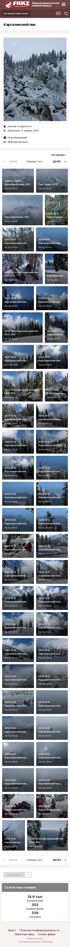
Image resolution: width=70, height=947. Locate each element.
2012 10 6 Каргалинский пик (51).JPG (15, 705)
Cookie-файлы (46, 934)
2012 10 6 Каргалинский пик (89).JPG (15, 302)
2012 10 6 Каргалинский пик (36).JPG (15, 809)
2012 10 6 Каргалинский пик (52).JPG (49, 680)
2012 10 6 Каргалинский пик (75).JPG (15, 497)
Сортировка (58, 155)
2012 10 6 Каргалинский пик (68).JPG (49, 575)
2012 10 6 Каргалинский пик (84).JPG (49, 360)
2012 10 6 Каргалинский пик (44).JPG (15, 731)
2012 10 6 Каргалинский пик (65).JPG (49, 602)
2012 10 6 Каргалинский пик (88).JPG (49, 302)
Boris (29, 126)
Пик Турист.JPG (48, 184)
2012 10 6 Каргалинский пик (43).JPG (49, 731)
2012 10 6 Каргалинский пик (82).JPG (55, 393)
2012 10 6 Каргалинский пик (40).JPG (15, 784)
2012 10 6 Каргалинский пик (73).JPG (15, 523)
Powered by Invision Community (36, 941)
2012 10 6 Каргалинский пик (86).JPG (55, 334)
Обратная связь (25, 934)
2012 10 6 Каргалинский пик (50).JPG (49, 705)
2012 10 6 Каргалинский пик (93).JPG (15, 243)
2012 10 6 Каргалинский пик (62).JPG (15, 653)
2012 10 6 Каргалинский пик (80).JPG (49, 419)
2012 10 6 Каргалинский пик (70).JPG (49, 549)
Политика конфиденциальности (39, 930)
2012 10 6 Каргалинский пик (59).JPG (15, 680)
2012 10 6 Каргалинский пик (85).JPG (15, 360)
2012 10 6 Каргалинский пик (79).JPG (15, 445)
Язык (11, 930)
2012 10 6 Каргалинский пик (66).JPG (15, 602)
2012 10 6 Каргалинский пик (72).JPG (49, 523)
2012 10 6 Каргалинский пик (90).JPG (55, 276)
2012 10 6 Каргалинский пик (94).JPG (55, 217)
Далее (57, 161)
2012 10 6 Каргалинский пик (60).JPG (49, 653)
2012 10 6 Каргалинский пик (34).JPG (49, 809)
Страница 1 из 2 (35, 161)
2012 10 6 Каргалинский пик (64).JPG (15, 628)
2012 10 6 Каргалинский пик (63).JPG (49, 628)
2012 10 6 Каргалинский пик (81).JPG (15, 419)
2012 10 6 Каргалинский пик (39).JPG (49, 784)
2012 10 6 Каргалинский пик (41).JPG (49, 757)
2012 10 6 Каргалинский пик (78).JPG (49, 445)
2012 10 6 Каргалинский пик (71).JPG (15, 549)
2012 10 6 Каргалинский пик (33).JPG (13, 842)
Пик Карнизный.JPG (16, 216)
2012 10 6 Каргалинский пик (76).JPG (49, 471)
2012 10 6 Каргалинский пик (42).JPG (15, 757)
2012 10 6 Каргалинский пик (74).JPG (49, 497)
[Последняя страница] (65, 161)
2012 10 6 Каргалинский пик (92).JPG (49, 243)
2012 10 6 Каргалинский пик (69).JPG (15, 575)
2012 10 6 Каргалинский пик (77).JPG (15, 471)
